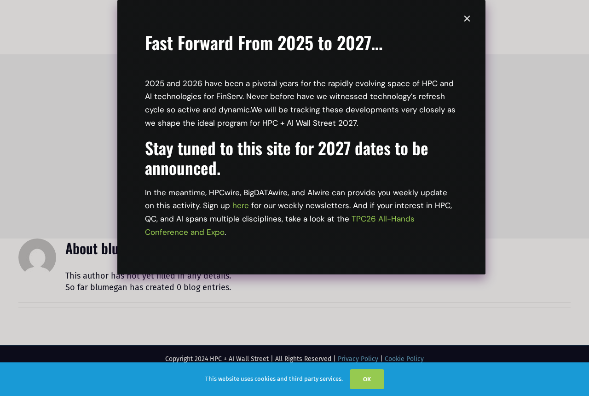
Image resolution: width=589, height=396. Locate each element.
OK (367, 379)
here (240, 205)
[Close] (467, 18)
